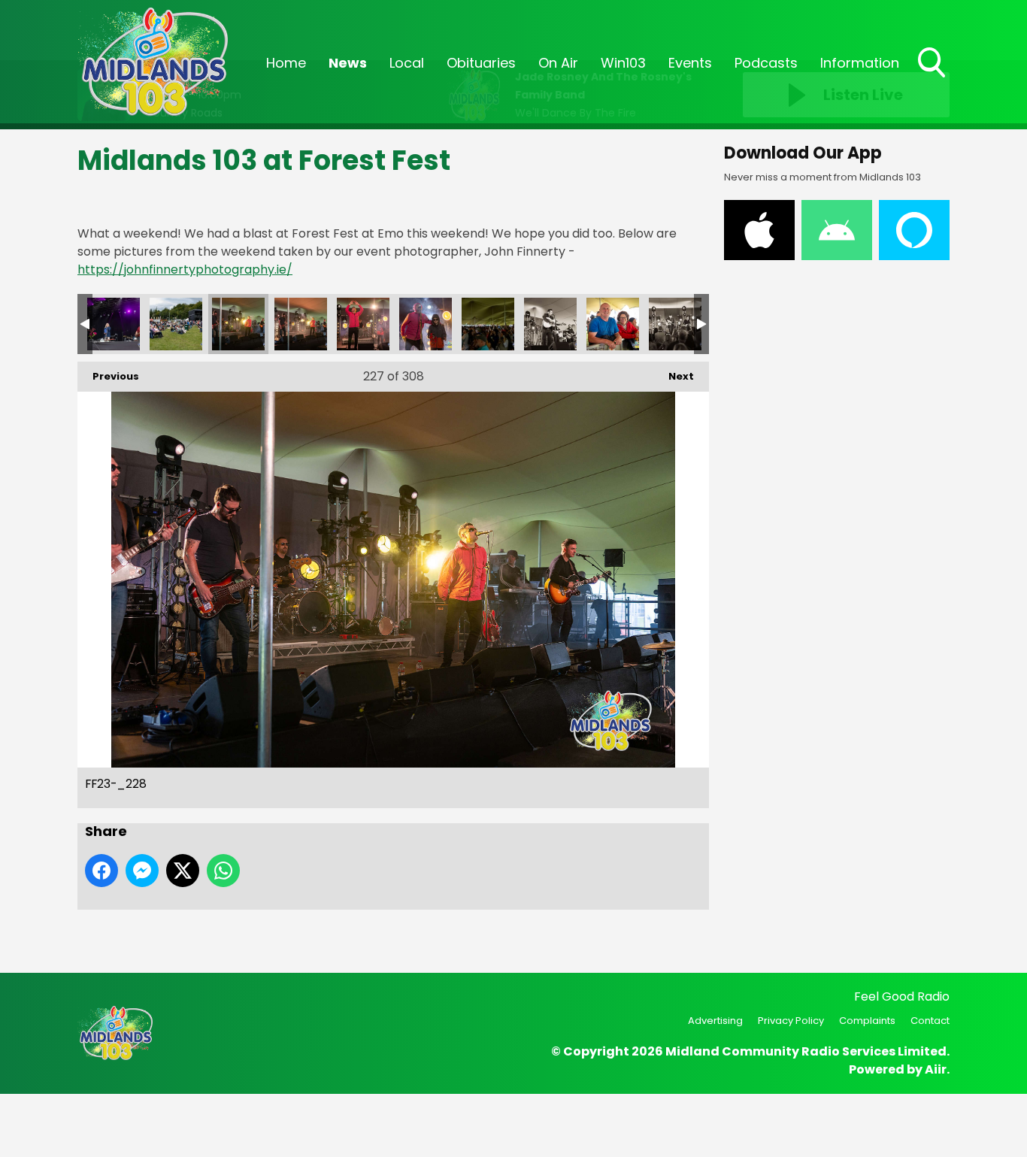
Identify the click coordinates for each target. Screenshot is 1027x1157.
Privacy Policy (791, 1020)
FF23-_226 (113, 324)
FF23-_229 (300, 324)
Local (406, 62)
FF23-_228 (238, 324)
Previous (108, 376)
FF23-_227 (176, 324)
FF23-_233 (550, 324)
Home (286, 62)
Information (859, 62)
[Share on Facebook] (101, 870)
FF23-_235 (675, 324)
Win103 (623, 62)
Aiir (936, 1069)
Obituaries (481, 62)
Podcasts (766, 62)
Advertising (715, 1020)
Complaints (867, 1020)
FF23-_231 (425, 324)
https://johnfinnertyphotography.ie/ (184, 269)
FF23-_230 (363, 324)
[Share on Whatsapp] (223, 870)
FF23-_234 (612, 324)
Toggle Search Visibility (933, 78)
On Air (558, 62)
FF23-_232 (488, 324)
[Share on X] (182, 870)
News (348, 62)
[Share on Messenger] (142, 870)
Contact (930, 1020)
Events (690, 62)
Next (673, 376)
